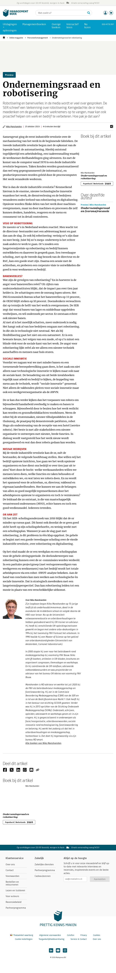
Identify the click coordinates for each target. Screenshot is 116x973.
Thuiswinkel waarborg (23, 935)
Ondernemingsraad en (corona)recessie (95, 210)
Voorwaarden (12, 876)
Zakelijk (39, 858)
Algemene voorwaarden (50, 935)
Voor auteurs (12, 896)
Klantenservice (14, 858)
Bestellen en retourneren (12, 883)
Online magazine (16, 38)
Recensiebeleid (14, 902)
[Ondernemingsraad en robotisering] (91, 154)
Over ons (10, 864)
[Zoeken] (88, 13)
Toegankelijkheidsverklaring (51, 939)
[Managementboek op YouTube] (58, 950)
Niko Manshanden (14, 126)
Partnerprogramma (16, 907)
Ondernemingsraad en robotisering (67, 38)
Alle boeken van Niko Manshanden (43, 743)
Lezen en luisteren (15, 890)
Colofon (70, 935)
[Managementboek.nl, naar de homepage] (15, 16)
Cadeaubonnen (43, 876)
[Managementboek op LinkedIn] (51, 950)
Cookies (96, 935)
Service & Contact (79, 939)
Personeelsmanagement (37, 38)
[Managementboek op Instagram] (65, 950)
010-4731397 (108, 24)
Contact (10, 870)
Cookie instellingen (23, 939)
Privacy (83, 935)
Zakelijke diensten (44, 864)
